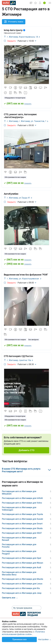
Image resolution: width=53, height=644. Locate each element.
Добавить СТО (26, 450)
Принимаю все (19, 639)
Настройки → (44, 639)
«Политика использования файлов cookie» (23, 633)
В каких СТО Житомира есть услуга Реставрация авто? (21, 470)
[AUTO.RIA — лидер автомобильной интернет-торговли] (9, 3)
